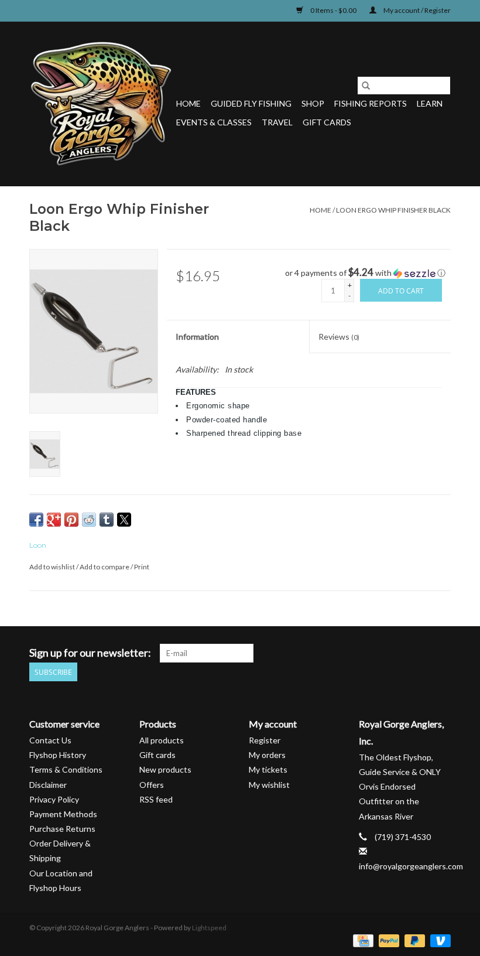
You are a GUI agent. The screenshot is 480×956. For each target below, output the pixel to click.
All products (161, 740)
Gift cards (327, 122)
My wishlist (269, 785)
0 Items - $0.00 (333, 10)
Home (188, 103)
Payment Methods (63, 814)
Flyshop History (57, 755)
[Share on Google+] (54, 520)
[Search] (366, 85)
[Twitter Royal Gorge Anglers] (380, 653)
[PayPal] (387, 939)
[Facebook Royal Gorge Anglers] (359, 653)
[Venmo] (438, 939)
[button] (368, 273)
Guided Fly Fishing (251, 103)
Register (264, 740)
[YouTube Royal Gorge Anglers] (421, 653)
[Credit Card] (361, 939)
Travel (277, 122)
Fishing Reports (370, 103)
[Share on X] (124, 520)
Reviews (338, 337)
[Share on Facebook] (36, 520)
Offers (151, 785)
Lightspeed (209, 927)
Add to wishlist (52, 566)
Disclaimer (48, 785)
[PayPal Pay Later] (413, 939)
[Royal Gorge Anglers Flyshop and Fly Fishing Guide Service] (101, 103)
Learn (430, 103)
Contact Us (50, 740)
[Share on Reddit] (89, 520)
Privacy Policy (54, 799)
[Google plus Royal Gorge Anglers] (400, 653)
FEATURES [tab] (196, 392)
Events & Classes (214, 122)
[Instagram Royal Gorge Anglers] (441, 653)
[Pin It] (71, 520)
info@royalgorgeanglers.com (411, 866)
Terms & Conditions (65, 769)
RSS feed (156, 799)
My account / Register (416, 10)
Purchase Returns (62, 829)
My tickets (268, 769)
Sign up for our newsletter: (90, 653)
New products (165, 769)
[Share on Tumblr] (107, 520)
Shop (312, 103)
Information (197, 337)
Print (141, 566)
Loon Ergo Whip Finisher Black (393, 210)
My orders (267, 755)
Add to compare (105, 566)
